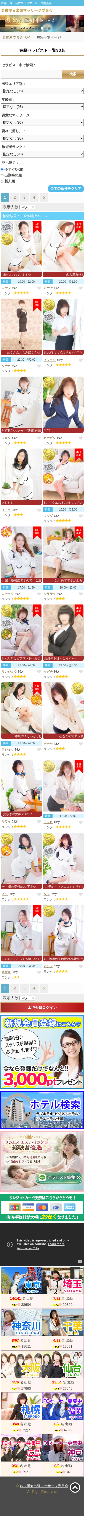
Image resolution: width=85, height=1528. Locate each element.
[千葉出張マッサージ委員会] (63, 1322)
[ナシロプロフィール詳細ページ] (63, 786)
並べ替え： (10, 162)
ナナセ (48, 743)
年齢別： (9, 99)
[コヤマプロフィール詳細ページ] (21, 246)
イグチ (48, 671)
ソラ (47, 894)
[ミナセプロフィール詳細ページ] (63, 246)
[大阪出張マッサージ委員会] (21, 1364)
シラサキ (50, 593)
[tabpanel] (42, 23)
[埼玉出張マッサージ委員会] (63, 1280)
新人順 (10, 181)
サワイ (6, 821)
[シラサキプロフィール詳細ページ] (63, 552)
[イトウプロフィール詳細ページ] (21, 474)
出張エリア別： (14, 84)
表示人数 (10, 207)
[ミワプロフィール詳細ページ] (21, 858)
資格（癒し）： (14, 131)
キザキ (6, 972)
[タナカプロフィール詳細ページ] (21, 324)
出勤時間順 (13, 175)
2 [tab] (42, 28)
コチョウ (8, 593)
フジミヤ (8, 749)
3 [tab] (49, 28)
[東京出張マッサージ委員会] (21, 1280)
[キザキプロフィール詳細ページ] (21, 930)
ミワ (5, 894)
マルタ (6, 437)
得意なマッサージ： (17, 115)
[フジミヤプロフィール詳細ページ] (21, 708)
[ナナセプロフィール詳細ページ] (63, 708)
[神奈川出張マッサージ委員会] (21, 1322)
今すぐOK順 (14, 169)
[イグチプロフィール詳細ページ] (63, 630)
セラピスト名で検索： (19, 65)
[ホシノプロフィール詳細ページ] (63, 930)
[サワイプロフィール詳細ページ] (21, 786)
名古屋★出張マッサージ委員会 (44, 1486)
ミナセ (48, 288)
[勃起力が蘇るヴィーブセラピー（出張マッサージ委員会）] (42, 23)
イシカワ (50, 360)
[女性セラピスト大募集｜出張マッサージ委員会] (42, 1161)
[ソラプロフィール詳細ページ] (63, 858)
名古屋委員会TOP (16, 37)
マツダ (48, 515)
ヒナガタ (50, 437)
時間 (5, 281)
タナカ (6, 366)
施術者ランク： (14, 147)
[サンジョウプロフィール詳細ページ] (21, 630)
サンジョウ (9, 671)
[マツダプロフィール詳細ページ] (63, 474)
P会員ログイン (44, 1008)
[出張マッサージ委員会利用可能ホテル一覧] (42, 1110)
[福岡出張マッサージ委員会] (63, 1406)
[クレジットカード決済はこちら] (42, 1207)
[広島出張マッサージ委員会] (21, 1448)
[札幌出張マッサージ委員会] (21, 1406)
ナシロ (48, 822)
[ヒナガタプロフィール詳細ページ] (63, 402)
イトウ (6, 510)
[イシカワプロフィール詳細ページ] (63, 324)
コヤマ (6, 288)
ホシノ (48, 966)
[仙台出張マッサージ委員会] (63, 1364)
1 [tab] (36, 28)
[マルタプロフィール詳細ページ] (21, 402)
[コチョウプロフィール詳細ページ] (21, 552)
